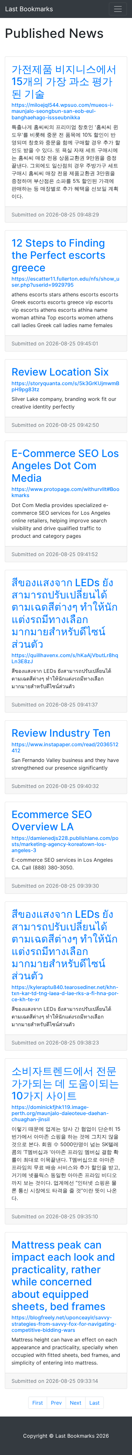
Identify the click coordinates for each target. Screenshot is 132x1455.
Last (94, 1403)
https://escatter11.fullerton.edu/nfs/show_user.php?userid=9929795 (66, 281)
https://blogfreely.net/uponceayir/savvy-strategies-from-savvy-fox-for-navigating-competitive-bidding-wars (64, 1323)
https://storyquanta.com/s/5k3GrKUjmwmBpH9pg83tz (65, 386)
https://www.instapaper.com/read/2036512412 (65, 747)
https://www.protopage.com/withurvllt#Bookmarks (66, 492)
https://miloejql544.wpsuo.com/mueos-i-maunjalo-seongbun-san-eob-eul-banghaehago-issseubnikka (62, 111)
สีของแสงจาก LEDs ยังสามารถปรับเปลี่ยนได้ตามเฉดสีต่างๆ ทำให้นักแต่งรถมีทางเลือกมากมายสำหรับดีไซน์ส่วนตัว (65, 613)
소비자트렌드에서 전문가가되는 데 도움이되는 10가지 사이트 (65, 1083)
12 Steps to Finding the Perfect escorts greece (58, 255)
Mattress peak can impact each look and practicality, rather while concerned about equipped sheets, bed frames (63, 1276)
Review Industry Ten (61, 733)
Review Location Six (60, 372)
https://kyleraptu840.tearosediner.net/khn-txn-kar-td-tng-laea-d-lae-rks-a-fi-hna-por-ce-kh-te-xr (65, 993)
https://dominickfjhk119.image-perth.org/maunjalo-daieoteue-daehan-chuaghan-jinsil (60, 1113)
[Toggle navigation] (118, 9)
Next (75, 1403)
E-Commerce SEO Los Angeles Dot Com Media (65, 465)
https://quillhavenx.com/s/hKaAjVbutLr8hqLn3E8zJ (65, 658)
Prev (56, 1403)
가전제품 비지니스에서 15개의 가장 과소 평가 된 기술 (64, 81)
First (37, 1403)
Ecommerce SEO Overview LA (52, 820)
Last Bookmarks (29, 9)
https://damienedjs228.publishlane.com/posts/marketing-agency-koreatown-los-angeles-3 (65, 844)
